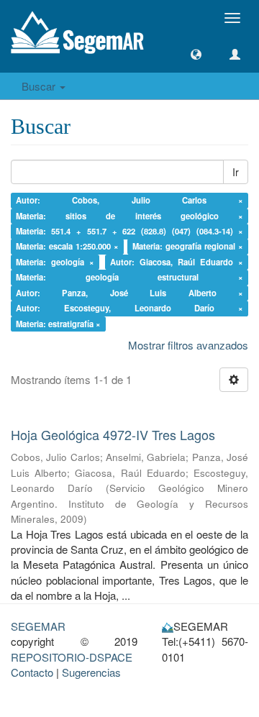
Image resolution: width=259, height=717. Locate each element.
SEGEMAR (38, 626)
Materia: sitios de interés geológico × (130, 216)
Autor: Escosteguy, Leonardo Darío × (130, 308)
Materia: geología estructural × (130, 277)
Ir (235, 172)
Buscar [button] (40, 85)
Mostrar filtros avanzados (188, 344)
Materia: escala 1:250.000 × (67, 246)
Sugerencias (91, 672)
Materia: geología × (55, 262)
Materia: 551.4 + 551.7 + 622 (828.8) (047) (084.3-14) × (130, 231)
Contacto (32, 672)
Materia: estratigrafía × (58, 323)
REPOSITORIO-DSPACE (71, 657)
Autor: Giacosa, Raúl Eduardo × (177, 262)
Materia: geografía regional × (187, 246)
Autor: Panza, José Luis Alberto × (130, 292)
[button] (196, 54)
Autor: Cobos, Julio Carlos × (130, 200)
